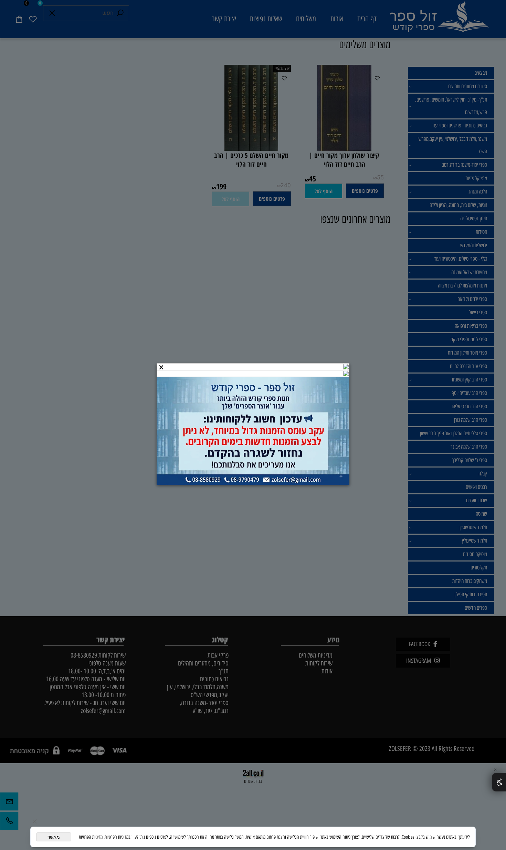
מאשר (54, 837)
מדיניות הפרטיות (91, 837)
